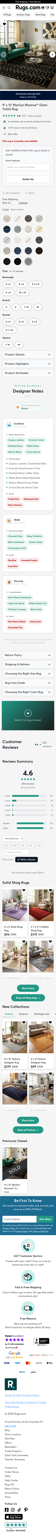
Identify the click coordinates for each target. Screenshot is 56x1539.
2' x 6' (21, 321)
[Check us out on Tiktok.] (19, 1510)
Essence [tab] (23, 1013)
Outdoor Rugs (23, 14)
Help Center (11, 1480)
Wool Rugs (40, 14)
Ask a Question (13, 193)
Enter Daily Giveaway (16, 1455)
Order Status (12, 1471)
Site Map (10, 1438)
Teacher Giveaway (15, 1459)
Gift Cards (10, 1425)
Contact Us (11, 1467)
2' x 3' (8, 284)
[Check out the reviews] (16, 1527)
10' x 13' (22, 292)
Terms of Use (13, 1395)
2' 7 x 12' (9, 330)
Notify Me (28, 179)
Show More (28, 988)
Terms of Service (40, 1231)
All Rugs (7, 14)
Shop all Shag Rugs (28, 997)
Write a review (35, 115)
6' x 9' (8, 292)
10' (37, 307)
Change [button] (23, 202)
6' (16, 307)
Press (8, 1496)
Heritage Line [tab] (41, 1013)
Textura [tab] (9, 1013)
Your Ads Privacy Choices (20, 1402)
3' (6, 307)
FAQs (7, 1476)
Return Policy (12, 1488)
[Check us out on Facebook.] (7, 1510)
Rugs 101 (9, 1484)
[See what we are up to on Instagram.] (13, 1510)
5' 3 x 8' (35, 284)
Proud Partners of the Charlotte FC (24, 1421)
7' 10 (26, 307)
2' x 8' (34, 321)
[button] (27, 24)
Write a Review (28, 859)
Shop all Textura (28, 1129)
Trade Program (13, 1451)
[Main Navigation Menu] (3, 7)
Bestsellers (10, 1446)
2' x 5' (8, 321)
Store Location (13, 1434)
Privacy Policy (8, 1228)
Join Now (45, 1219)
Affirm (8, 1442)
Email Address (13, 160)
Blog (7, 1430)
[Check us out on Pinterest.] (26, 1510)
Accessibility (11, 1492)
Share (31, 193)
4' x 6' (21, 284)
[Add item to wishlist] (23, 890)
